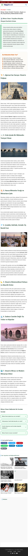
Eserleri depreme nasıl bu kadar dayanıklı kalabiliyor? (14, 427)
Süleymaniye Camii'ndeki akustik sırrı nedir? (14, 421)
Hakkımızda (3, 2)
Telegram (20, 445)
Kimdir (9, 9)
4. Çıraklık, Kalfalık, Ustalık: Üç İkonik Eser (12, 63)
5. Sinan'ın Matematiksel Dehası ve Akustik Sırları (14, 64)
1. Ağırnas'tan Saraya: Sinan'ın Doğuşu (11, 58)
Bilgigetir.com (8, 5)
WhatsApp (5, 445)
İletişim (12, 2)
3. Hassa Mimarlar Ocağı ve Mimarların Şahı (12, 61)
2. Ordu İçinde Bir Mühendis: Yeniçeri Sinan (12, 59)
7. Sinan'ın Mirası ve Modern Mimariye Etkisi (12, 68)
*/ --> (13, 276)
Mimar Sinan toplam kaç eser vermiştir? (14, 416)
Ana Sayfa (3, 9)
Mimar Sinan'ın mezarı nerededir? (14, 433)
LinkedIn (12, 445)
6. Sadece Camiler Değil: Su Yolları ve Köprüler (13, 66)
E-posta (4, 448)
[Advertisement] (14, 521)
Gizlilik (8, 2)
